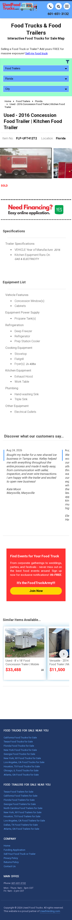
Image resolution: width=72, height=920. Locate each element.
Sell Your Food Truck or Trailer (19, 854)
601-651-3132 (18, 883)
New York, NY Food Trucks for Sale (22, 758)
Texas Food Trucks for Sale (18, 741)
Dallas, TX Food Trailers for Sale (21, 824)
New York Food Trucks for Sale (20, 750)
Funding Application (14, 849)
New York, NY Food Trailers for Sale (22, 812)
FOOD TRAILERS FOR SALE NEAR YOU (27, 784)
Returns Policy (11, 862)
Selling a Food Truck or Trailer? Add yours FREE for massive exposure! (32, 51)
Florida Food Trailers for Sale (19, 800)
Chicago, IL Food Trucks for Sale (21, 770)
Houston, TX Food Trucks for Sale (22, 766)
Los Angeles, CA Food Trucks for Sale (24, 762)
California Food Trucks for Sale (20, 737)
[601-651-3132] (50, 6)
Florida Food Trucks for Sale (19, 745)
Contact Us (10, 866)
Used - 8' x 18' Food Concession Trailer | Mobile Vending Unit (22, 664)
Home (7, 845)
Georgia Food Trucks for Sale (19, 754)
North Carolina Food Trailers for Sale (23, 808)
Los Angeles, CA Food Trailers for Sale (24, 820)
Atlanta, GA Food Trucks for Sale (21, 774)
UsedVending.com (50, 911)
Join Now (36, 591)
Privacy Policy (11, 858)
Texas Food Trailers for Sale (18, 791)
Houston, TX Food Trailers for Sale (22, 816)
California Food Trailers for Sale (20, 795)
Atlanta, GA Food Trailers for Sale (21, 828)
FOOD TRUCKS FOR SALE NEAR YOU (26, 730)
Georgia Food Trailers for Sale (20, 804)
